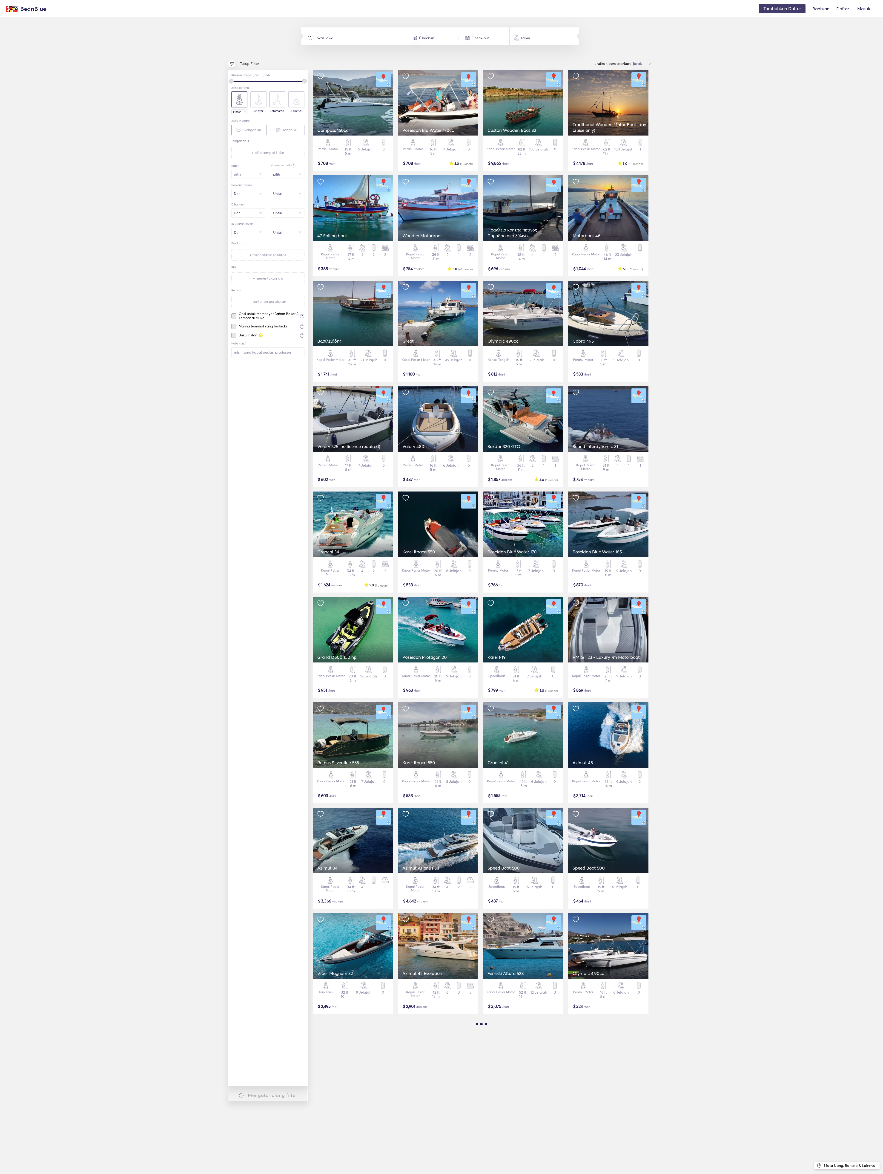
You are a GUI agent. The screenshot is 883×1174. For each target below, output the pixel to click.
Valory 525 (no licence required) (348, 446)
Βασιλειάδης (329, 341)
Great (408, 341)
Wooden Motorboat (422, 235)
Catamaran (276, 111)
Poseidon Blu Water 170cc (428, 130)
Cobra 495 (583, 341)
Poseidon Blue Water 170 (512, 552)
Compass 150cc (332, 130)
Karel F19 (496, 657)
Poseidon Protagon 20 (424, 657)
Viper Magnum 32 (335, 973)
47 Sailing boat (332, 235)
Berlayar (257, 111)
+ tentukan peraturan (268, 301)
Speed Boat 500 (503, 868)
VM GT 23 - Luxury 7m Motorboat (606, 657)
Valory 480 (413, 446)
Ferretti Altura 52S (505, 973)
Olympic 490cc (502, 341)
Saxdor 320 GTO (503, 446)
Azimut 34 (327, 868)
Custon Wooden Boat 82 (511, 130)
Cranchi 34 (328, 552)
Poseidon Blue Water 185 (597, 552)
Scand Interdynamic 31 (595, 446)
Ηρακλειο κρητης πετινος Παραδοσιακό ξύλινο (512, 232)
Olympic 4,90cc (588, 973)
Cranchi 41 (498, 762)
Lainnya (296, 111)
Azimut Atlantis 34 (420, 868)
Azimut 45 (583, 762)
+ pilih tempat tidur (268, 152)
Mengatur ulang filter (272, 1095)
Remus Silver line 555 (338, 762)
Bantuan (820, 9)
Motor (237, 111)
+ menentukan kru (268, 278)
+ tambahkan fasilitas (267, 255)
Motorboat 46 (586, 235)
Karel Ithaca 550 (418, 552)
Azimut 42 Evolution (422, 973)
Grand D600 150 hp (337, 657)
